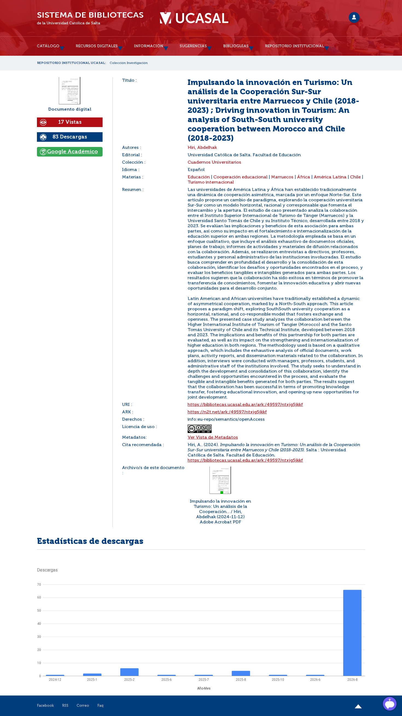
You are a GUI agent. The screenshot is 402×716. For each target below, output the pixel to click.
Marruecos (282, 177)
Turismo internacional (211, 182)
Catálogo (48, 46)
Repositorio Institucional (294, 46)
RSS (65, 706)
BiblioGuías (236, 46)
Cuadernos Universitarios (214, 162)
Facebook (45, 706)
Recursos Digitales (97, 46)
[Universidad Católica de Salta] (194, 18)
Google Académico (72, 151)
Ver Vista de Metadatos (213, 437)
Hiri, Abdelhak (202, 148)
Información (148, 46)
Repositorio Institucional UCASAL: (71, 63)
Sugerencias (193, 46)
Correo (83, 706)
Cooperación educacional (240, 177)
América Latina (330, 177)
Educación (199, 177)
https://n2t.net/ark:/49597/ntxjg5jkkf (227, 412)
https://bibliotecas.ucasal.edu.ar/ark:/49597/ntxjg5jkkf (245, 405)
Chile (355, 177)
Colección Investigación (129, 63)
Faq (100, 706)
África (303, 177)
